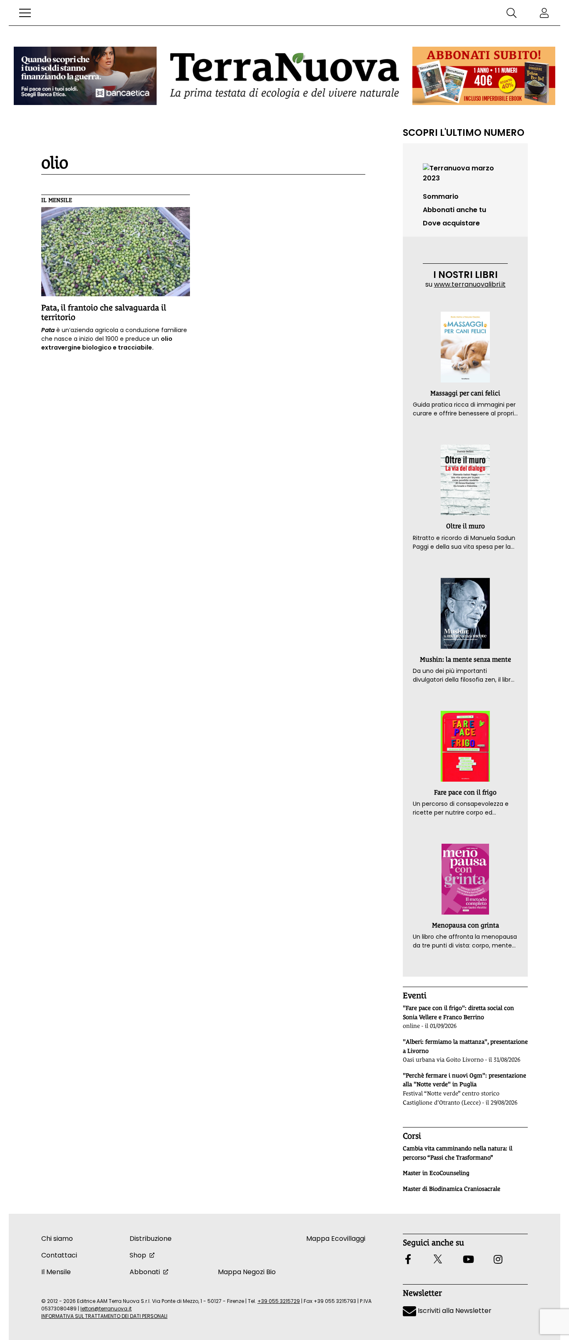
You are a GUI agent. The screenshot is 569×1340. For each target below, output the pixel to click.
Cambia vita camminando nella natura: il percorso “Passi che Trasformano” (457, 1153)
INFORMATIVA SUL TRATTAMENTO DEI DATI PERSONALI (104, 1316)
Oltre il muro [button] (465, 526)
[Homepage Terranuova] (284, 75)
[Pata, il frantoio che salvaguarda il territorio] (115, 251)
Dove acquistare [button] (451, 223)
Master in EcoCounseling (436, 1173)
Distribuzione (151, 1238)
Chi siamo (57, 1238)
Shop (138, 1255)
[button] (25, 12)
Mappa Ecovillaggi (335, 1238)
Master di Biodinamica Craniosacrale (451, 1188)
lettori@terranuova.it (106, 1308)
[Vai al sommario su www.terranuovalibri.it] (465, 173)
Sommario (441, 196)
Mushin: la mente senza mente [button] (465, 659)
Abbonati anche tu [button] (454, 210)
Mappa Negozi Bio (247, 1272)
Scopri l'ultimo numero (463, 132)
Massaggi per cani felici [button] (465, 393)
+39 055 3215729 (278, 1301)
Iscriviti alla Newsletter (454, 1310)
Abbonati (145, 1272)
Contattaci (59, 1255)
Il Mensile (56, 200)
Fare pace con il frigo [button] (465, 792)
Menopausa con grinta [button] (465, 925)
